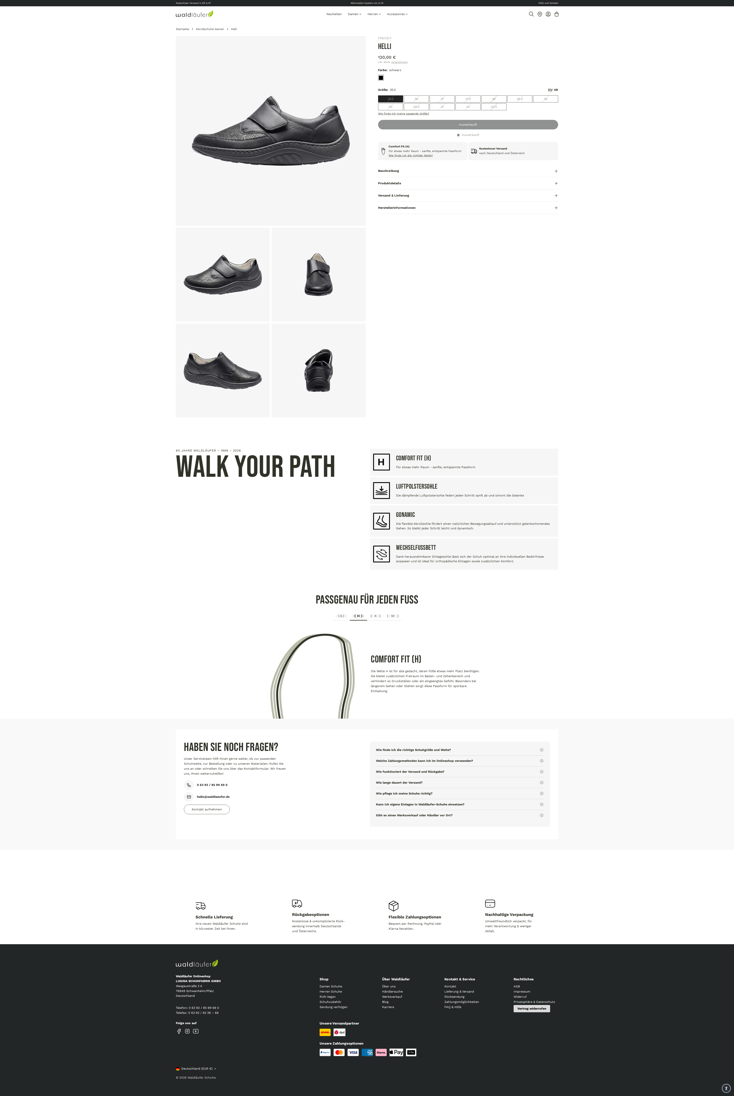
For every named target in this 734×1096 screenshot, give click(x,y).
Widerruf (520, 997)
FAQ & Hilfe (452, 1007)
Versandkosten (399, 62)
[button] (726, 1088)
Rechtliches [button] (524, 979)
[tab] (341, 617)
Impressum (522, 991)
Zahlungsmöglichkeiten (461, 1002)
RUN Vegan (328, 997)
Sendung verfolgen (334, 1007)
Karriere (388, 1007)
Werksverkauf (392, 997)
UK (556, 90)
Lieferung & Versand (459, 991)
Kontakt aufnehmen (207, 809)
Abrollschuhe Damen (210, 29)
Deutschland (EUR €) (197, 1068)
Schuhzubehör (330, 1002)
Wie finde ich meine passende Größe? (403, 113)
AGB (517, 986)
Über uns (388, 986)
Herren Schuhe (331, 991)
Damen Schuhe (331, 986)
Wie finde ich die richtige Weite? (411, 155)
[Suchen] (531, 14)
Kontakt (450, 986)
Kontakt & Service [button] (459, 979)
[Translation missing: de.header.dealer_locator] (540, 14)
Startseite (182, 29)
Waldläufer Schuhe (202, 1077)
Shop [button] (324, 979)
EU (550, 90)
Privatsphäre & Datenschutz (534, 1002)
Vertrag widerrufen (531, 1008)
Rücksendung (454, 997)
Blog (385, 1002)
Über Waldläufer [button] (396, 979)
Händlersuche (392, 991)
